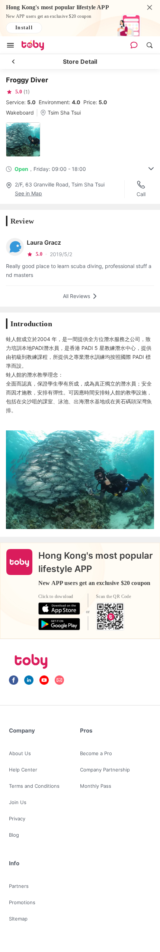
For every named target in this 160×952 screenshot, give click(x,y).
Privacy (17, 819)
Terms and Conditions (34, 786)
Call (141, 194)
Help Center (23, 770)
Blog (14, 835)
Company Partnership (105, 770)
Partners (19, 886)
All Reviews (76, 296)
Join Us (17, 802)
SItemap (18, 919)
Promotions (22, 902)
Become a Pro (96, 753)
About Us (20, 753)
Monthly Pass (95, 786)
